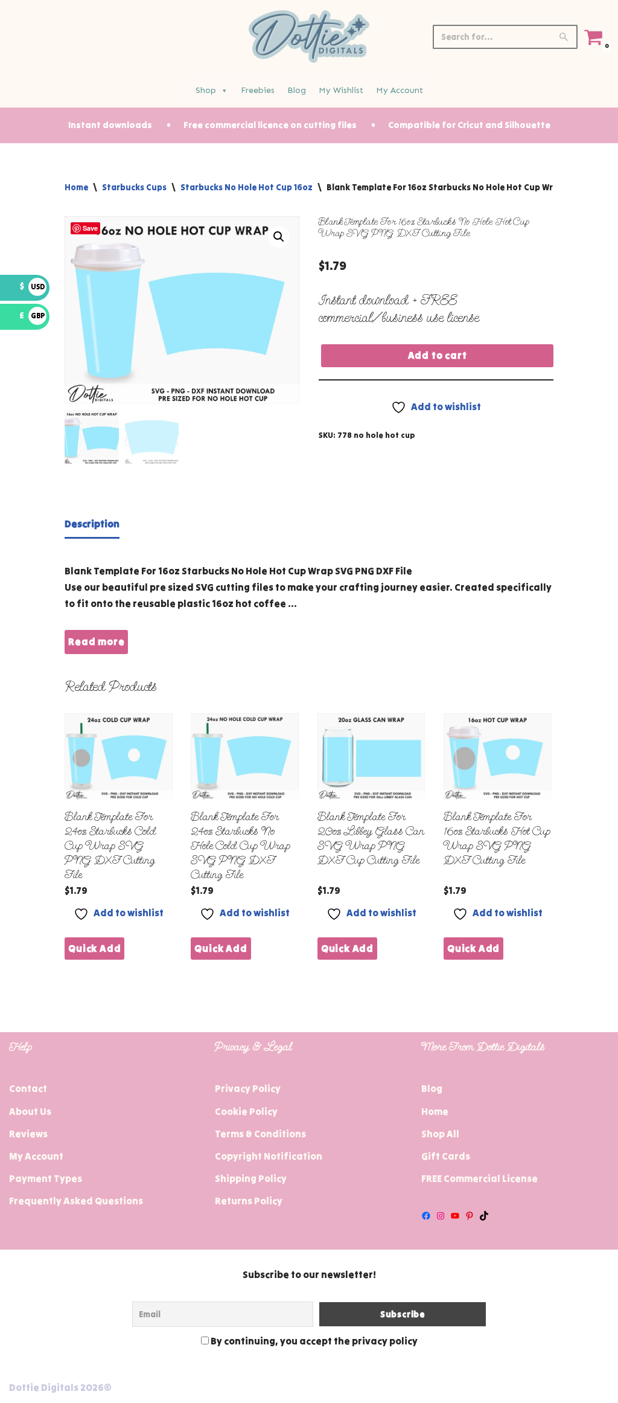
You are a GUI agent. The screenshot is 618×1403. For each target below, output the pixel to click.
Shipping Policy (251, 1178)
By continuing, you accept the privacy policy (313, 1341)
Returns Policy (248, 1201)
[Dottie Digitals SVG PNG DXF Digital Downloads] (309, 36)
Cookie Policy (246, 1111)
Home (76, 187)
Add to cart (437, 355)
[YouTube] (455, 1216)
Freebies (258, 90)
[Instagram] (440, 1216)
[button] (279, 237)
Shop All (440, 1134)
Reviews (28, 1134)
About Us (30, 1111)
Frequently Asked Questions (76, 1201)
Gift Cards (445, 1156)
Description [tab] (92, 524)
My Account (399, 90)
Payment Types (45, 1178)
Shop (206, 90)
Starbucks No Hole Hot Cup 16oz (246, 187)
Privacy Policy (248, 1088)
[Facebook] (426, 1216)
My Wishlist (341, 90)
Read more (96, 641)
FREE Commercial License (479, 1178)
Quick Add (94, 948)
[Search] (564, 37)
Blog (296, 90)
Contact (28, 1088)
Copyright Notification (268, 1156)
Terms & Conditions (260, 1134)
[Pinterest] (469, 1216)
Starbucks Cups (134, 187)
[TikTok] (484, 1216)
